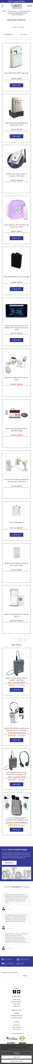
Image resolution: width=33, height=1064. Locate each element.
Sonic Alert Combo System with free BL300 (16, 379)
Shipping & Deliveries (16, 1015)
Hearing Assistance (24, 11)
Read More (9, 863)
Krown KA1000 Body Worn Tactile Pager (16, 277)
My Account (16, 1025)
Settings (16, 1053)
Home (4, 11)
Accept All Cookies (16, 1061)
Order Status (16, 1029)
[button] (16, 34)
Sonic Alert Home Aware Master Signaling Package (16, 430)
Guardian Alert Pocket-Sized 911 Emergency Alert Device (16, 175)
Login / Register (16, 1027)
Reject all (16, 1057)
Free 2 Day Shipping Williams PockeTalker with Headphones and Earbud (16, 820)
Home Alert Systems (17, 14)
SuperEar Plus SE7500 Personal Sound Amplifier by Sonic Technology (16, 729)
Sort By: (15, 27)
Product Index (16, 1004)
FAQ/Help (16, 1013)
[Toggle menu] (2, 5)
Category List (16, 1006)
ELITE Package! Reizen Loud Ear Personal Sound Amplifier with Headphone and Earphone (16, 774)
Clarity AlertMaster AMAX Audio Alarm (16, 73)
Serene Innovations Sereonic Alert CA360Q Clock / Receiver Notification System (16, 328)
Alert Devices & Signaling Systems (17, 13)
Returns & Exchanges (16, 1017)
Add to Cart (16, 85)
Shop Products (12, 11)
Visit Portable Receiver (16, 522)
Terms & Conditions (16, 1001)
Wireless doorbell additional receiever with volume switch (17, 564)
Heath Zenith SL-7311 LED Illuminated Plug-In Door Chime (16, 226)
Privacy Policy (16, 999)
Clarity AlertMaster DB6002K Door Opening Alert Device (16, 124)
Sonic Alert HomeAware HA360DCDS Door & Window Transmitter (16, 480)
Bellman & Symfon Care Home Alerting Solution (16, 615)
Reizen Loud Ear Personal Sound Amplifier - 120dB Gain (16, 679)
